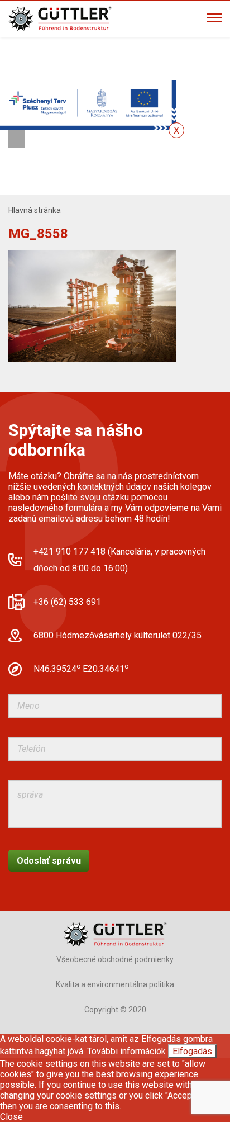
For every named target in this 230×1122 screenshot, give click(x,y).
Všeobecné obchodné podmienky (115, 959)
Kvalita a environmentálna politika (115, 984)
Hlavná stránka (34, 210)
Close (11, 1116)
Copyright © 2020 (115, 1009)
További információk (126, 1051)
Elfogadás (192, 1051)
